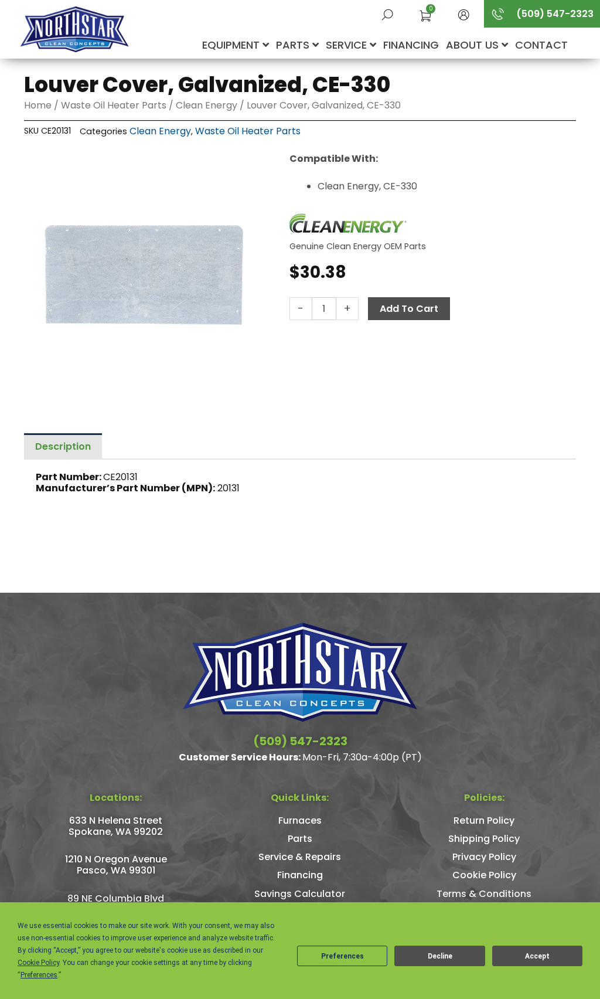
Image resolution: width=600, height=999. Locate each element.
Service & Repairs (299, 856)
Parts (294, 45)
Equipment (232, 45)
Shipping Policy (484, 838)
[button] (463, 14)
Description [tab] (63, 446)
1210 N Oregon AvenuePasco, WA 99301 (116, 864)
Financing (411, 45)
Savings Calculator (299, 893)
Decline (440, 956)
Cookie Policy (484, 875)
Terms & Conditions (484, 893)
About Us (474, 45)
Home (38, 105)
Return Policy (484, 820)
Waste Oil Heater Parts (113, 105)
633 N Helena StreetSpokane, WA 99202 (116, 826)
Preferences (342, 956)
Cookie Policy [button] (38, 963)
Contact (541, 45)
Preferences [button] (39, 975)
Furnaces (300, 820)
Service (348, 45)
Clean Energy (206, 105)
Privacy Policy (484, 856)
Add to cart (409, 308)
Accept (537, 956)
